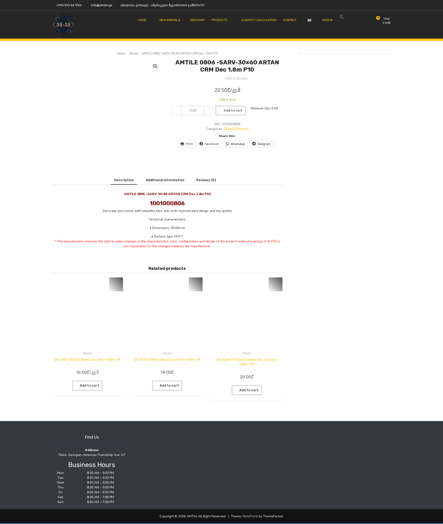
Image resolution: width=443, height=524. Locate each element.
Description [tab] (124, 180)
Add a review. (236, 78)
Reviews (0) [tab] (206, 180)
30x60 (133, 53)
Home (121, 53)
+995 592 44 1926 (68, 5)
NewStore (250, 516)
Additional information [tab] (165, 180)
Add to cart (233, 110)
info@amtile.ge (101, 5)
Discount (242, 129)
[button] (155, 66)
